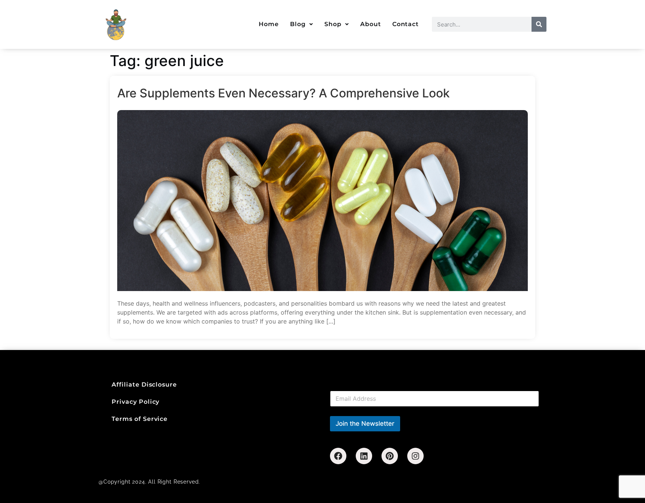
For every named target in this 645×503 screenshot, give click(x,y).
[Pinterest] (389, 456)
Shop (333, 24)
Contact (405, 24)
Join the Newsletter (365, 423)
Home (269, 24)
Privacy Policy (135, 401)
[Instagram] (415, 456)
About (370, 24)
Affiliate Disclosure (144, 384)
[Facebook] (338, 456)
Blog (298, 24)
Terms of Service (140, 418)
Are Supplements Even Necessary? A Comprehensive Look (283, 93)
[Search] (539, 24)
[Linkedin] (364, 456)
